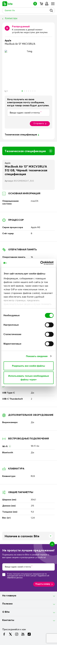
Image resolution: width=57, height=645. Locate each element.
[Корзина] (41, 3)
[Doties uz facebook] (4, 634)
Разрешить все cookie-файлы (28, 365)
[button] (36, 3)
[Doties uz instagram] (17, 634)
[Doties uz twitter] (10, 634)
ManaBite (46, 3)
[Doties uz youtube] (23, 634)
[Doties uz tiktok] (29, 634)
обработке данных (15, 577)
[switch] (49, 324)
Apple (8, 40)
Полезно (7, 603)
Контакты (8, 620)
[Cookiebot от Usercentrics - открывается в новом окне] (41, 263)
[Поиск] (51, 10)
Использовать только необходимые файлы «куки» (28, 378)
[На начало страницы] (52, 544)
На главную (9, 595)
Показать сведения (37, 356)
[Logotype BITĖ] (7, 3)
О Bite (6, 612)
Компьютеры (11, 18)
